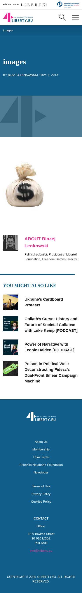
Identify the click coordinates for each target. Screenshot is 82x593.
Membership (41, 449)
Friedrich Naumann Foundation (41, 464)
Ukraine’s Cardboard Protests (43, 302)
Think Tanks (41, 457)
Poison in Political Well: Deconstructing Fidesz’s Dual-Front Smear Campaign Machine (51, 372)
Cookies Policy (41, 501)
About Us (41, 441)
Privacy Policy (41, 494)
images (8, 30)
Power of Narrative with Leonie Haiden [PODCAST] (49, 347)
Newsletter (41, 472)
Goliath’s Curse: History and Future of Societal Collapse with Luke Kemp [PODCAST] (51, 325)
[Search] (62, 17)
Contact (41, 518)
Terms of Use (41, 486)
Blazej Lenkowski (23, 75)
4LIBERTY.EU (46, 577)
